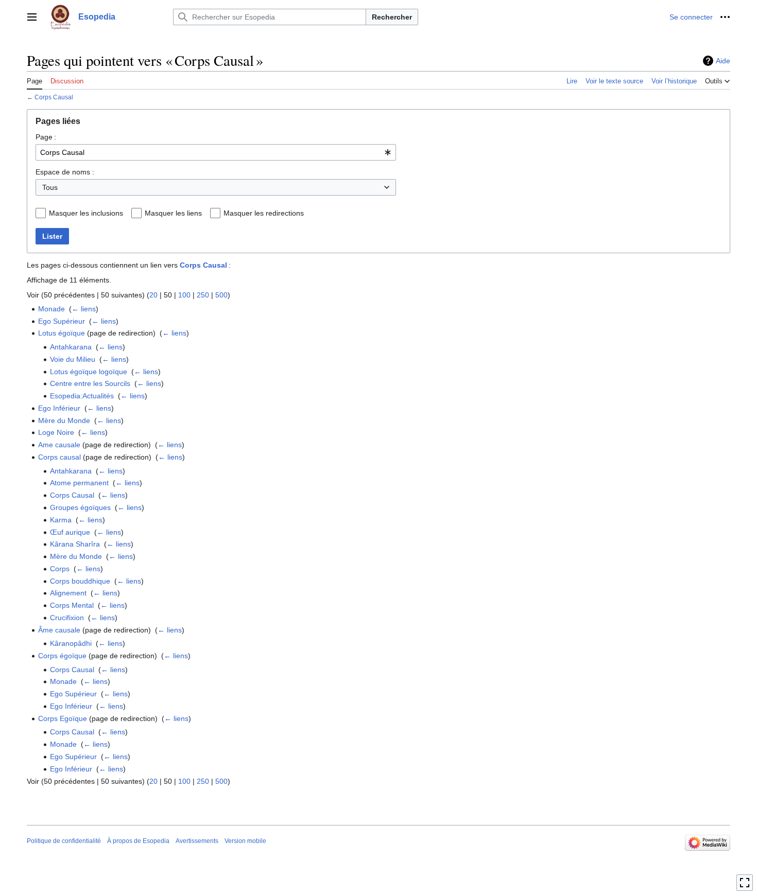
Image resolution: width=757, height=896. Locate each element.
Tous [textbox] (50, 187)
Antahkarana (71, 347)
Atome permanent (79, 483)
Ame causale (59, 445)
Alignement (68, 593)
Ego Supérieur (61, 321)
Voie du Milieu (72, 359)
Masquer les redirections (263, 213)
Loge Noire (56, 432)
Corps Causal (54, 97)
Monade (51, 309)
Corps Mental (72, 605)
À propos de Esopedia (138, 841)
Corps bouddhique (80, 581)
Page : (46, 137)
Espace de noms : (65, 172)
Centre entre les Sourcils (90, 383)
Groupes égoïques (80, 507)
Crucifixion (67, 617)
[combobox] (216, 152)
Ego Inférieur (59, 408)
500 (221, 295)
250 (203, 295)
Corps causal (59, 457)
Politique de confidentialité (64, 841)
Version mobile (245, 841)
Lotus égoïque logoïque (88, 371)
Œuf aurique (70, 532)
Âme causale (59, 630)
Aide (723, 61)
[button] (32, 17)
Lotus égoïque (61, 333)
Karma (61, 520)
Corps (60, 569)
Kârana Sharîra (75, 544)
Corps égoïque (62, 656)
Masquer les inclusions (86, 213)
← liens (84, 309)
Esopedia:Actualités (82, 396)
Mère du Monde (64, 420)
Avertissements (197, 841)
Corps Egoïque (62, 718)
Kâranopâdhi (71, 643)
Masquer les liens (173, 213)
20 (153, 295)
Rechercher (392, 17)
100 (184, 295)
